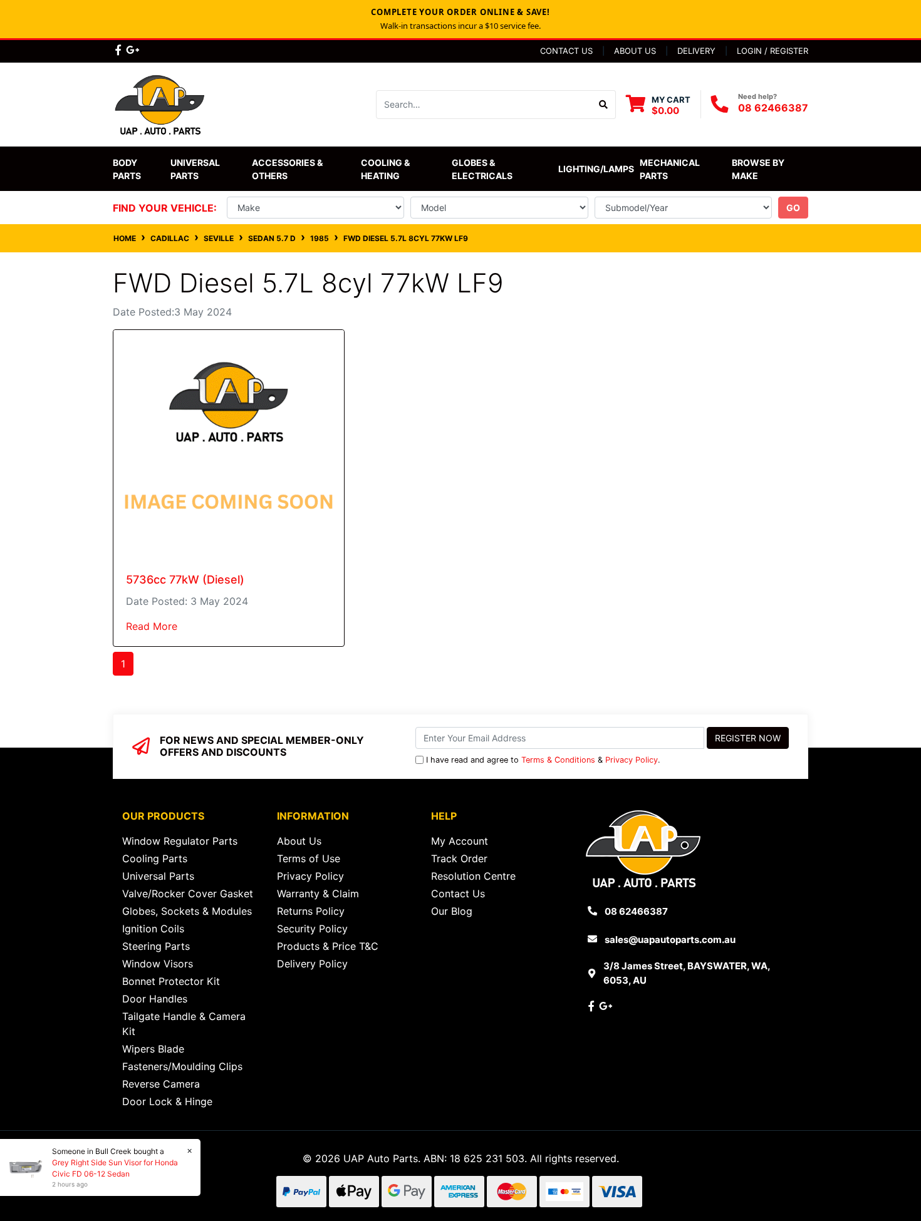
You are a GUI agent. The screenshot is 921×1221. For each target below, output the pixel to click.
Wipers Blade (153, 1049)
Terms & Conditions (558, 760)
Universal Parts (196, 169)
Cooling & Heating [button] (386, 169)
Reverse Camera (161, 1084)
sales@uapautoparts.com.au (670, 939)
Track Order (459, 858)
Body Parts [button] (127, 169)
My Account (459, 841)
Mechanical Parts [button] (671, 169)
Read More (151, 626)
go (793, 207)
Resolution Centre (473, 876)
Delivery (696, 51)
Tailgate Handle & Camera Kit (184, 1024)
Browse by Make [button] (759, 169)
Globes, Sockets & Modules (187, 911)
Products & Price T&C (327, 946)
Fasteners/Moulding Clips (182, 1066)
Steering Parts (156, 946)
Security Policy (312, 928)
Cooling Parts (154, 858)
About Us (635, 51)
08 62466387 (773, 107)
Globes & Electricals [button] (482, 169)
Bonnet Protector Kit (171, 981)
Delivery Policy (312, 963)
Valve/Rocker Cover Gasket (187, 893)
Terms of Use (308, 858)
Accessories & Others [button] (288, 169)
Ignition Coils (153, 928)
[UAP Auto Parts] (160, 103)
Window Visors (157, 963)
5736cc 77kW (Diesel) (185, 579)
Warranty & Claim (318, 893)
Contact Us (566, 51)
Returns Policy (311, 911)
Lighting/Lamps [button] (596, 168)
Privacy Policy (631, 760)
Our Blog (451, 911)
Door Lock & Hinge (167, 1101)
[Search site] (603, 104)
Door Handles (154, 998)
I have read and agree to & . (543, 760)
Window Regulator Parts (179, 841)
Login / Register (772, 51)
